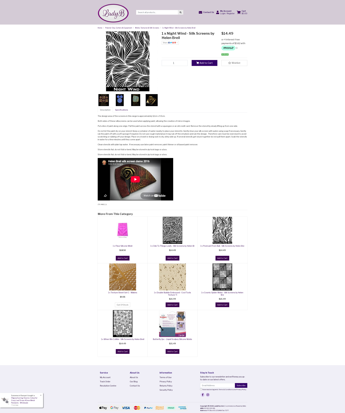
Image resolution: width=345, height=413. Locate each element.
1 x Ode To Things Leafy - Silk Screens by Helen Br (172, 246)
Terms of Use (166, 377)
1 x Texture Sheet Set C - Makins (122, 292)
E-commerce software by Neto (235, 406)
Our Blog (134, 381)
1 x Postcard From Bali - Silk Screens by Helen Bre (222, 246)
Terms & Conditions (226, 389)
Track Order (105, 381)
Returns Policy (166, 386)
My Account (105, 377)
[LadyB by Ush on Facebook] (203, 395)
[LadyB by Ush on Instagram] (208, 395)
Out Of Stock (122, 305)
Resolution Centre (108, 386)
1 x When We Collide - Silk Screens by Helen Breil (122, 339)
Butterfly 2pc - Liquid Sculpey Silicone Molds (172, 339)
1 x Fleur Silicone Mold (122, 246)
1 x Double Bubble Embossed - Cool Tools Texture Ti (172, 293)
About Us (134, 377)
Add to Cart (206, 62)
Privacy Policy (166, 381)
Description (105, 110)
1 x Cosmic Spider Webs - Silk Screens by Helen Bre (222, 293)
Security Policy (166, 390)
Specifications (121, 110)
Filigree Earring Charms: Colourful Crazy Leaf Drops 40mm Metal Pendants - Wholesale (24, 400)
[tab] (105, 109)
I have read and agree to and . (224, 389)
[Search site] (180, 12)
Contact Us (135, 386)
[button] (206, 12)
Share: (165, 43)
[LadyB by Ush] (113, 12)
